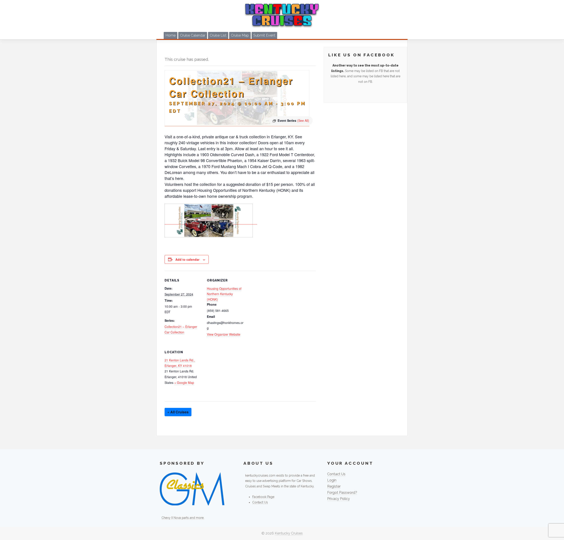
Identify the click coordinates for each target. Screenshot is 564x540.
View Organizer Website (223, 334)
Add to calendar (187, 259)
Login (331, 480)
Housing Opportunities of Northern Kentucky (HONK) (224, 293)
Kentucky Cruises (289, 533)
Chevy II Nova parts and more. (182, 518)
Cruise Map (240, 35)
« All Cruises (178, 411)
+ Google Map (184, 382)
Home (170, 35)
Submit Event (264, 35)
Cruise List (218, 35)
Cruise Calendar (192, 35)
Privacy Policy (338, 499)
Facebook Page (263, 497)
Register (334, 486)
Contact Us (260, 502)
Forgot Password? (342, 492)
